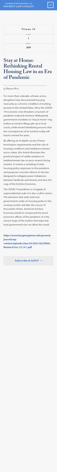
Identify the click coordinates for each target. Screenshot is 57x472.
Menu (50, 5)
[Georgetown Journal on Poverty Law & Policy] (29, 5)
